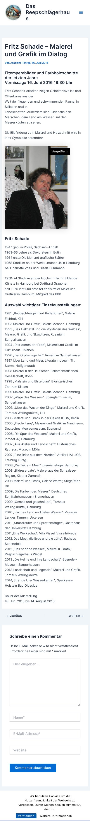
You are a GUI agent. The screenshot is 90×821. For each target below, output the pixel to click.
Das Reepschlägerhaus (48, 12)
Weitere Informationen (56, 816)
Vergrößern (60, 151)
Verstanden (26, 816)
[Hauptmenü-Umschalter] (81, 12)
